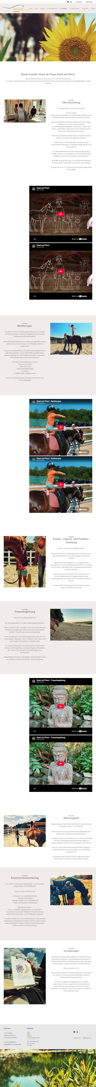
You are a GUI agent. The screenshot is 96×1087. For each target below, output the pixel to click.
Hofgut (29, 1036)
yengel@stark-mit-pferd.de (12, 1044)
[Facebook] (67, 1)
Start (28, 1032)
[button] (4, 1083)
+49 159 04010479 (10, 1042)
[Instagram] (70, 1)
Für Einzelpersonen (33, 1038)
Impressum (77, 1038)
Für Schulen (31, 1043)
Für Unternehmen (33, 1041)
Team (28, 1034)
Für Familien (31, 1039)
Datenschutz (87, 1038)
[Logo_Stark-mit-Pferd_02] (15, 8)
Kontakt (29, 1045)
